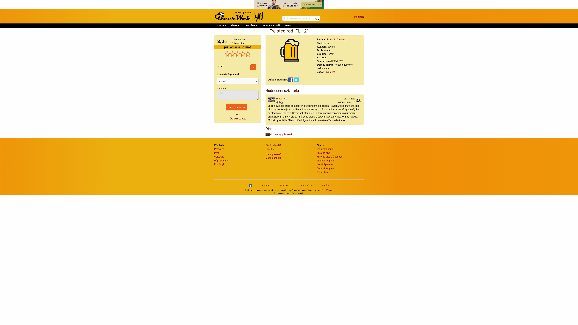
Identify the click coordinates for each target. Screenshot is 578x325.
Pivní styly (219, 164)
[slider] (237, 54)
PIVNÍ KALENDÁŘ (272, 25)
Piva (216, 153)
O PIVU (288, 25)
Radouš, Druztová (336, 39)
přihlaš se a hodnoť (237, 47)
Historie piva (323, 153)
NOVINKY (221, 25)
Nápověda (306, 185)
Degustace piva (325, 160)
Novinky (270, 149)
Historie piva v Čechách (329, 156)
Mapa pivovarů (273, 154)
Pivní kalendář (273, 145)
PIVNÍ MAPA (252, 25)
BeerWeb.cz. (327, 190)
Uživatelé (219, 156)
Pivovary (219, 149)
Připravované (221, 160)
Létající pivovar (325, 164)
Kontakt (266, 185)
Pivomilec (330, 72)
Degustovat (238, 118)
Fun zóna (285, 185)
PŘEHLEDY (236, 25)
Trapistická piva (325, 168)
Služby (325, 185)
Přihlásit (359, 16)
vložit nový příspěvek (281, 134)
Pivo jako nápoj (325, 149)
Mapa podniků (273, 158)
